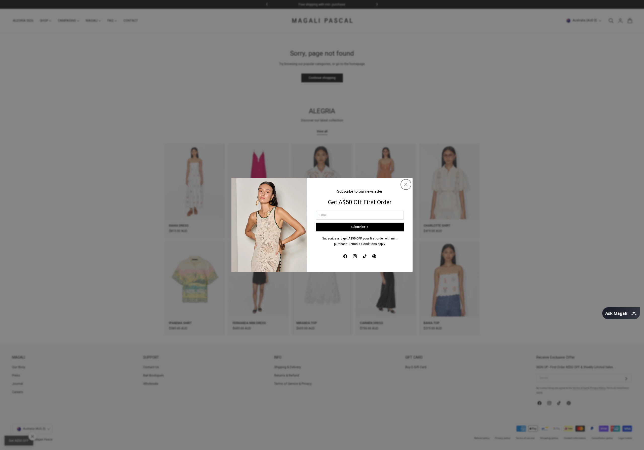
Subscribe (358, 227)
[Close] (405, 184)
